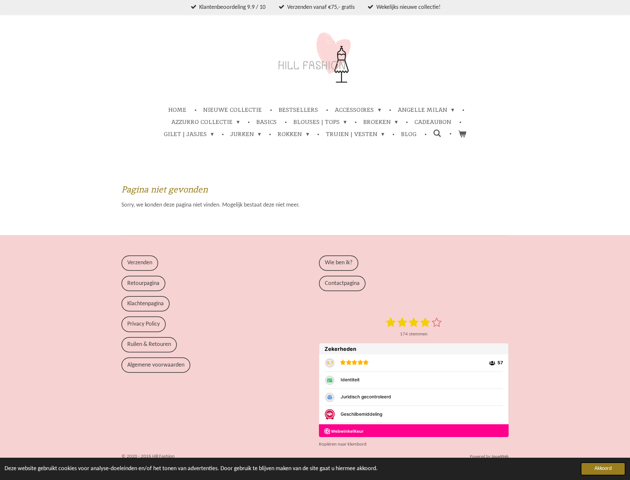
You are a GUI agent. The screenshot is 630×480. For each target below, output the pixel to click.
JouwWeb (500, 457)
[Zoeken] (437, 133)
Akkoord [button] (603, 468)
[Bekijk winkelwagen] (462, 134)
